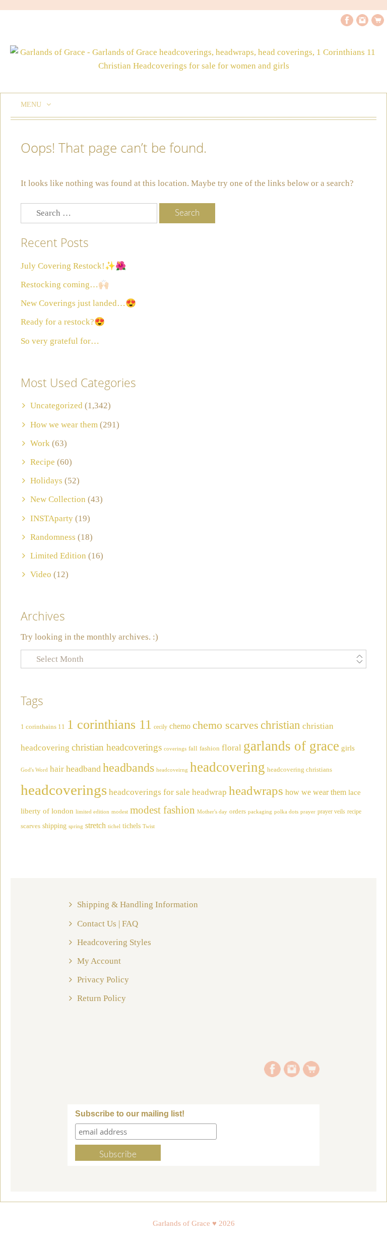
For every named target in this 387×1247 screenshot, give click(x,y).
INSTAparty (51, 518)
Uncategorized (56, 405)
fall (193, 748)
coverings (175, 749)
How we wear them (64, 424)
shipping (54, 826)
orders (237, 811)
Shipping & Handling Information (137, 904)
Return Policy (101, 998)
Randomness (53, 537)
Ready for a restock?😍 (63, 322)
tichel (114, 826)
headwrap (209, 792)
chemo (179, 726)
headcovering (227, 767)
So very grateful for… (60, 341)
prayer (307, 812)
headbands (128, 767)
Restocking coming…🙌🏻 (65, 284)
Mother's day (212, 812)
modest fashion (162, 810)
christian (280, 725)
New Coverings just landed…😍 (78, 303)
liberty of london (47, 811)
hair (57, 769)
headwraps (256, 790)
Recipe (42, 462)
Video (40, 574)
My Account (99, 961)
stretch (95, 825)
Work (40, 443)
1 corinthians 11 (109, 724)
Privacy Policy (103, 979)
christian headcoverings (117, 747)
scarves (30, 826)
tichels (131, 826)
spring (76, 826)
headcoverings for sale (149, 792)
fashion (210, 748)
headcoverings (64, 790)
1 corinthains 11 (43, 726)
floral (231, 748)
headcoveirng (172, 770)
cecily (160, 726)
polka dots (286, 811)
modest (119, 812)
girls (348, 748)
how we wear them (315, 792)
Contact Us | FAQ (107, 923)
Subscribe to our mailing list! (129, 1113)
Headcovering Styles (114, 942)
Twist (149, 826)
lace (354, 792)
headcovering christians (299, 769)
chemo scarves (225, 725)
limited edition (92, 811)
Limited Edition (58, 555)
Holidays (46, 480)
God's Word (34, 770)
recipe (354, 811)
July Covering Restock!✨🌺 (73, 266)
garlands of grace (291, 746)
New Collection (58, 499)
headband (83, 769)
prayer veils (331, 811)
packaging (260, 812)
